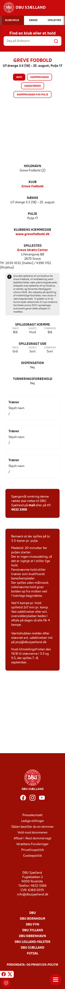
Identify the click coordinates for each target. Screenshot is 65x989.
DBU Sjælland (32, 947)
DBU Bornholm (32, 918)
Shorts (32, 328)
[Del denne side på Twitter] (10, 975)
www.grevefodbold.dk (32, 234)
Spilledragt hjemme (32, 324)
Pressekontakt (32, 815)
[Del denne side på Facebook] (3, 975)
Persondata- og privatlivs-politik (32, 965)
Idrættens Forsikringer (32, 844)
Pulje (32, 214)
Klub (33, 182)
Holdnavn (32, 166)
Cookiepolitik (32, 855)
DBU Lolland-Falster (32, 942)
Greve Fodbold (32, 186)
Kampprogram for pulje (32, 95)
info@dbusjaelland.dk (32, 894)
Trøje (15, 328)
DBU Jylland (32, 930)
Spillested (33, 245)
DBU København (32, 936)
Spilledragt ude (32, 344)
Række (32, 198)
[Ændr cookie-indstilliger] (6, 983)
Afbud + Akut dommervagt (32, 838)
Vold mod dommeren (32, 832)
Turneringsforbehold (32, 379)
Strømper (50, 328)
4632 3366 (19, 509)
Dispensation (32, 363)
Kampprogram (39, 77)
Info (19, 77)
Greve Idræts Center (32, 250)
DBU (32, 913)
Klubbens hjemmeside (32, 230)
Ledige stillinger (32, 821)
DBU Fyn (32, 924)
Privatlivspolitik (32, 850)
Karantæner (32, 86)
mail (32, 505)
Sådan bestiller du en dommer (32, 826)
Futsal (32, 953)
